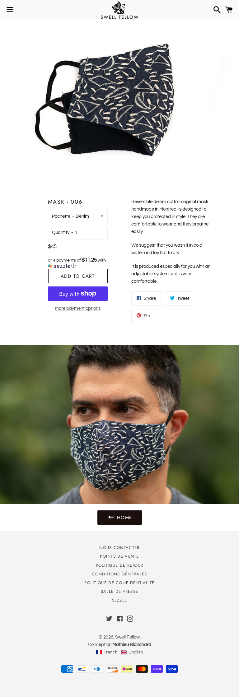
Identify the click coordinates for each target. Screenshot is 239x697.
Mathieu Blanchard (131, 644)
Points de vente (119, 556)
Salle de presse (119, 591)
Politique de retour (119, 565)
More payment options (78, 308)
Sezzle (119, 600)
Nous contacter (119, 548)
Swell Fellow (127, 637)
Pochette (61, 216)
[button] (78, 263)
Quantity (60, 232)
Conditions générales (119, 574)
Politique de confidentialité (119, 583)
